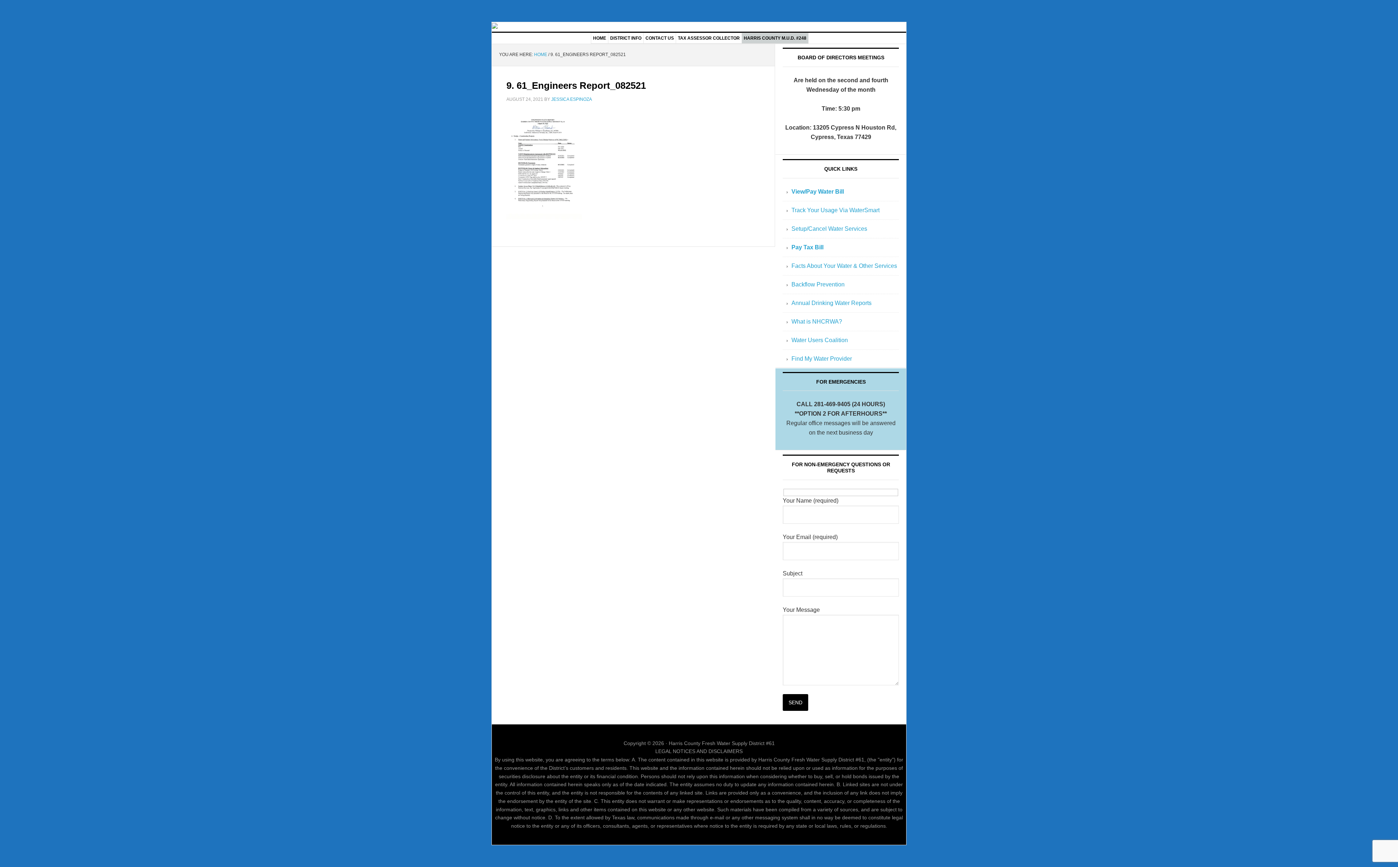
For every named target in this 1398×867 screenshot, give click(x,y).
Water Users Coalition (819, 340)
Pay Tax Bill (807, 247)
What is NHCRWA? (816, 321)
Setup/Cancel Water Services (829, 229)
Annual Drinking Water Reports (831, 303)
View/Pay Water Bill (817, 192)
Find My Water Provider (821, 359)
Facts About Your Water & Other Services (844, 266)
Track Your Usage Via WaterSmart (835, 210)
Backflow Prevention (818, 284)
